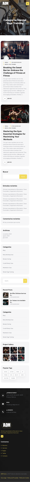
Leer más (9, 98)
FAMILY (17, 371)
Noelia (6, 62)
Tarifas (4, 453)
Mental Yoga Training (10, 64)
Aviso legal (3, 478)
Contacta (4, 456)
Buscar (5, 172)
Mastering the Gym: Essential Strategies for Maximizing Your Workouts (14, 135)
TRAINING (13, 378)
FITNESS (5, 375)
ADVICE (5, 371)
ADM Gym (3, 474)
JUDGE (22, 375)
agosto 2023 (6, 236)
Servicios (4, 448)
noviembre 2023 (7, 234)
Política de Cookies (24, 478)
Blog (4, 250)
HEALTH (16, 375)
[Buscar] (25, 281)
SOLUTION (6, 378)
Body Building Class (8, 254)
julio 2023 (5, 237)
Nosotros (4, 445)
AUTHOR (11, 371)
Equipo (4, 450)
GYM (11, 375)
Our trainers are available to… (17, 301)
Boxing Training (7, 259)
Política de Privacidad (12, 478)
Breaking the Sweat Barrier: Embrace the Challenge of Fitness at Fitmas (14, 71)
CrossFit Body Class (8, 263)
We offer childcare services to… (18, 294)
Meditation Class (7, 267)
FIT (22, 371)
